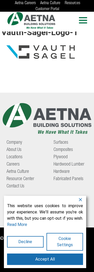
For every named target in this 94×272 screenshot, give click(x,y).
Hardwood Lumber (69, 164)
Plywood (61, 157)
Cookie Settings (65, 241)
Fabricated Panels (68, 179)
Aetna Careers (25, 3)
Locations (14, 157)
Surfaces (61, 142)
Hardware (62, 171)
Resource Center (20, 179)
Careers (13, 164)
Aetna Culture (50, 3)
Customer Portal (47, 9)
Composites (63, 150)
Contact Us (15, 186)
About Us (14, 150)
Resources (72, 3)
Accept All (45, 259)
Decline (25, 241)
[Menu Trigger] (83, 20)
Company (14, 142)
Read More (17, 224)
